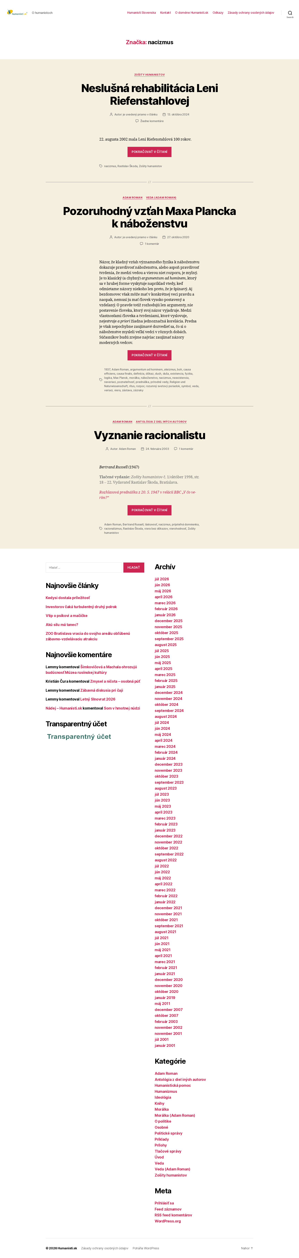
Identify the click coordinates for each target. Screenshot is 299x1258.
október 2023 (166, 776)
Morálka (162, 1109)
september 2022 (169, 854)
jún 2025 (162, 657)
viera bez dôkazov (156, 528)
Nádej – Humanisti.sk (64, 708)
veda (195, 386)
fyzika (188, 373)
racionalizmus (113, 528)
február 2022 (166, 896)
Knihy (159, 1103)
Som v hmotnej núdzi (122, 708)
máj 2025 (163, 663)
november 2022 (168, 842)
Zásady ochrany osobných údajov (251, 12)
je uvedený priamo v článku (140, 114)
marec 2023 (165, 818)
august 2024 (166, 716)
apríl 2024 (163, 740)
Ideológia (163, 1097)
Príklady (162, 1139)
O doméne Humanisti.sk (191, 12)
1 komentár (152, 243)
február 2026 (166, 609)
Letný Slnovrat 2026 (97, 699)
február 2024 (166, 752)
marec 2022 (165, 890)
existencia (176, 373)
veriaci (108, 390)
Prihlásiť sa (164, 1203)
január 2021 (165, 974)
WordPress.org (168, 1221)
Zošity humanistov (149, 74)
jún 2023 (162, 800)
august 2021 (165, 932)
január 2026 (165, 615)
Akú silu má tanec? (62, 624)
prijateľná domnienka (185, 524)
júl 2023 (162, 794)
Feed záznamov (168, 1209)
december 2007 (169, 1010)
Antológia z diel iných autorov (161, 421)
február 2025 (166, 680)
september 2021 (169, 926)
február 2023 (166, 824)
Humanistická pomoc (173, 1085)
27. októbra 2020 (178, 237)
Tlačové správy (168, 1151)
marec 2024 (165, 746)
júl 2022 (162, 866)
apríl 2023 (163, 812)
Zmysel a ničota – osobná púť (115, 681)
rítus (132, 386)
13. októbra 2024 (178, 114)
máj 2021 (163, 950)
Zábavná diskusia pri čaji (101, 690)
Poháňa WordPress (146, 1248)
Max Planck (120, 377)
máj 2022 (163, 878)
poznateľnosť (125, 382)
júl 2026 (162, 579)
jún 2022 (162, 872)
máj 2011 (162, 1003)
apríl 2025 (163, 669)
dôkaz (150, 373)
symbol (186, 386)
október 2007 (166, 1015)
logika (108, 377)
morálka (134, 377)
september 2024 (169, 710)
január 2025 (165, 687)
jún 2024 (162, 728)
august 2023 (166, 788)
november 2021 (168, 914)
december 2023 (169, 764)
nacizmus (110, 166)
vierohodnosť (177, 528)
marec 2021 (165, 962)
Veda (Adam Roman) (161, 197)
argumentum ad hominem (146, 369)
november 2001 (168, 1033)
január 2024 (165, 758)
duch (158, 373)
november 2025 (168, 627)
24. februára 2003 (157, 449)
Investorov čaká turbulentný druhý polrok (81, 607)
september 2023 (169, 782)
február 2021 (166, 968)
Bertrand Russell (133, 524)
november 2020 (168, 986)
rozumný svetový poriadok (163, 386)
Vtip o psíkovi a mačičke (67, 615)
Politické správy (168, 1133)
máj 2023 (163, 806)
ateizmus (170, 369)
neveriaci (110, 382)
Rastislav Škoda (127, 166)
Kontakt (165, 12)
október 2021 (166, 920)
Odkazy (218, 12)
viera (117, 390)
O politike (163, 1121)
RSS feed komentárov (173, 1215)
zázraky (138, 390)
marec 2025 (165, 675)
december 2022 (169, 836)
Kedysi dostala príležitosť (68, 598)
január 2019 (165, 998)
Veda (159, 1163)
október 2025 (166, 633)
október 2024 (166, 704)
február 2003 (166, 1021)
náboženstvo (149, 377)
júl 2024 (162, 722)
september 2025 (169, 639)
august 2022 (166, 860)
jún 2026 (162, 585)
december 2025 (169, 621)
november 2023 (168, 770)
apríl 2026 (163, 597)
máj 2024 (163, 734)
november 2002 (168, 1027)
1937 (107, 369)
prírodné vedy (159, 382)
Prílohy (161, 1145)
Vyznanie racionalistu (149, 435)
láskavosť (151, 524)
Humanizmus (166, 1091)
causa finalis (124, 373)
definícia (138, 373)
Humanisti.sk (67, 1248)
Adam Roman (133, 197)
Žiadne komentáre (152, 121)
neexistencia (180, 377)
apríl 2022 (163, 884)
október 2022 (166, 848)
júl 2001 (162, 1039)
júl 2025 (162, 651)
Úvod (159, 1157)
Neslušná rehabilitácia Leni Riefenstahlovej (149, 94)
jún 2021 (162, 944)
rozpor (140, 386)
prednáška (142, 382)
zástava (127, 390)
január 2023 (165, 830)
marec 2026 (165, 603)
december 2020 (169, 980)
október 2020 (166, 991)
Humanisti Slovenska (141, 12)
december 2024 (169, 692)
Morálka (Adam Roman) (175, 1115)
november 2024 (168, 699)
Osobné (161, 1127)
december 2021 (168, 908)
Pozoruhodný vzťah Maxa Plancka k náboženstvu (149, 217)
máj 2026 (163, 591)
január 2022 (165, 902)
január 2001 (165, 1045)
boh (179, 369)
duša (166, 373)
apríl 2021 (163, 956)
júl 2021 (162, 938)
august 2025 (166, 645)
